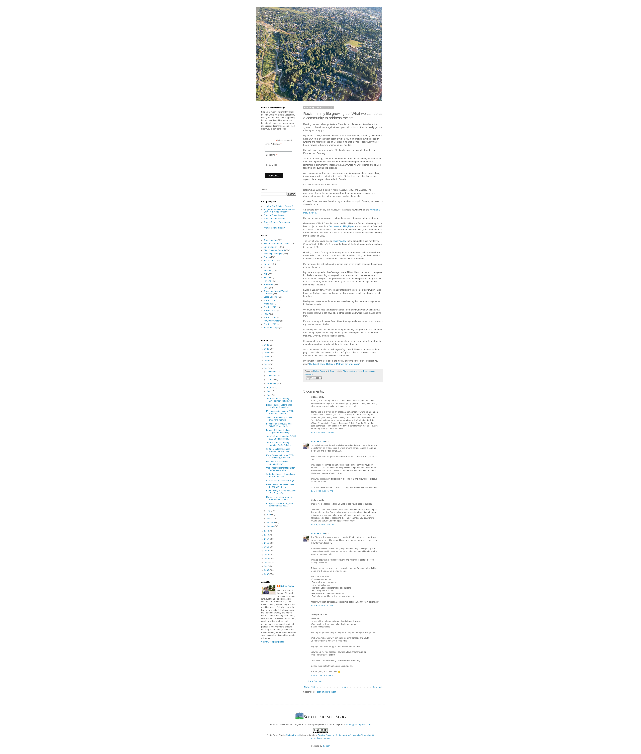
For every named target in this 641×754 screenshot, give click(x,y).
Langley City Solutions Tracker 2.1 (279, 206)
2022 (266, 360)
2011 (266, 562)
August (270, 387)
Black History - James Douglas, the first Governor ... (280, 485)
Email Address (273, 144)
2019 (266, 531)
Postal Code (271, 164)
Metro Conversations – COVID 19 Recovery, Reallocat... (280, 456)
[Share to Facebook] (317, 378)
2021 (266, 364)
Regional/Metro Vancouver (276, 243)
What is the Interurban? (274, 228)
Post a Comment (315, 681)
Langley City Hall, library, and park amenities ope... (279, 504)
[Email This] (308, 378)
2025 (266, 349)
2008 (266, 574)
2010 (266, 566)
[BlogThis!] (311, 378)
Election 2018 (270, 307)
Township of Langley (273, 254)
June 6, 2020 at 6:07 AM (322, 491)
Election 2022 (270, 310)
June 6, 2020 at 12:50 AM (322, 432)
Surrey (267, 257)
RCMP (267, 314)
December (272, 372)
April (269, 514)
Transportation (270, 240)
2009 (266, 570)
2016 (266, 543)
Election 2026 (270, 324)
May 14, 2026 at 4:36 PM (322, 675)
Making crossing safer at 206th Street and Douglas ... (280, 412)
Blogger (326, 746)
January (270, 526)
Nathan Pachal (318, 441)
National (359, 371)
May (269, 510)
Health (267, 277)
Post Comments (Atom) (326, 692)
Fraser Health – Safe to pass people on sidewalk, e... (279, 406)
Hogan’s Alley (339, 241)
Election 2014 (270, 300)
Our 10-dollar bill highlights (342, 226)
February (271, 522)
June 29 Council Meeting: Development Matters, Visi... (280, 399)
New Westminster (272, 321)
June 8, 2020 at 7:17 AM (322, 605)
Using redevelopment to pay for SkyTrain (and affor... (280, 469)
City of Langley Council (274, 250)
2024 (266, 353)
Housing (267, 281)
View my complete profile (272, 642)
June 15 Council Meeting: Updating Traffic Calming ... (279, 444)
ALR (266, 274)
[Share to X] (314, 378)
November (272, 375)
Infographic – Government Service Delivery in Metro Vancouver (279, 210)
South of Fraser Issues (274, 215)
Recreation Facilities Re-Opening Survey (277, 463)
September (272, 383)
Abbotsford (269, 284)
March (270, 518)
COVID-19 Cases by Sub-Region (281, 480)
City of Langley (349, 371)
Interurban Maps (271, 328)
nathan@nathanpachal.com (358, 724)
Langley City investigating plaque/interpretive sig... (278, 431)
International (269, 260)
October (270, 379)
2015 (266, 547)
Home (343, 687)
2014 (266, 551)
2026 (266, 345)
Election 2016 (270, 317)
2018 (266, 535)
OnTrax (267, 264)
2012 (266, 558)
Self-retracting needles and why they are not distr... (280, 475)
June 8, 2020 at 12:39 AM (322, 524)
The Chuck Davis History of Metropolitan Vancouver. (334, 364)
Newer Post (309, 687)
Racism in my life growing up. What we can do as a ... (279, 498)
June (269, 395)
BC (265, 267)
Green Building (270, 297)
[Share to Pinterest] (320, 378)
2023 (266, 357)
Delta (266, 288)
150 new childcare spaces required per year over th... (279, 450)
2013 (266, 555)
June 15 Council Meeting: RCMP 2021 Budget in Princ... (281, 437)
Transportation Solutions (275, 219)
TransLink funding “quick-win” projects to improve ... (279, 418)
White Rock (269, 304)
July (269, 391)
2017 (266, 539)
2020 (266, 368)
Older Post (377, 687)
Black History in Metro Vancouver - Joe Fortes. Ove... (281, 492)
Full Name (271, 154)
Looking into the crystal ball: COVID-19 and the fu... (278, 425)
